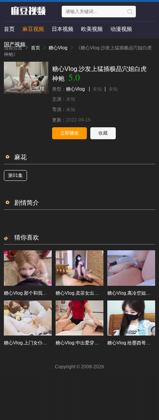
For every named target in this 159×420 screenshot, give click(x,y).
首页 (9, 29)
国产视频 (14, 44)
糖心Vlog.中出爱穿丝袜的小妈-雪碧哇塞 (96, 343)
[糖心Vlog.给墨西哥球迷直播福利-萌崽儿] (131, 318)
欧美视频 (92, 29)
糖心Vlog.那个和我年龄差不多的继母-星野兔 (49, 293)
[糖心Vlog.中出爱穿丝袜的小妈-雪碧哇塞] (79, 318)
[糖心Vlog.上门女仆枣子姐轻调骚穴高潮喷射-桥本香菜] (28, 318)
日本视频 (62, 29)
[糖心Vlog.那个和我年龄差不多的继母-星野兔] (28, 267)
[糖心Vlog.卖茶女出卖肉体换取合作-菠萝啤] (79, 267)
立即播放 (69, 133)
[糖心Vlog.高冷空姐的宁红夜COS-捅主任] (131, 267)
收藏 (103, 133)
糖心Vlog (75, 89)
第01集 (15, 175)
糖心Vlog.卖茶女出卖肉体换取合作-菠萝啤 (99, 293)
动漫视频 (121, 29)
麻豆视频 (33, 29)
